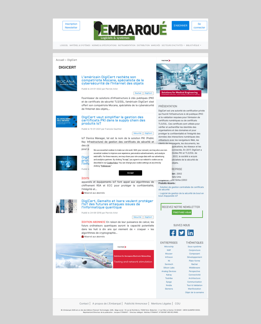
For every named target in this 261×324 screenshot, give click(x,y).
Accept (130, 173)
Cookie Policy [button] (112, 163)
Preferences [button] (106, 166)
